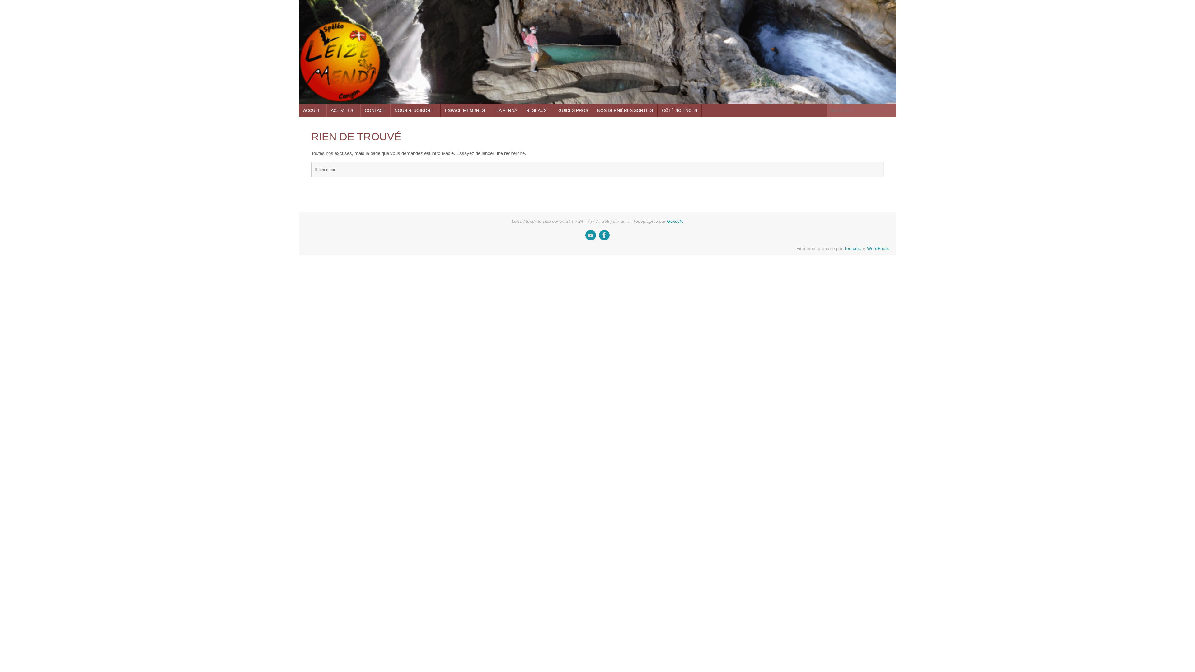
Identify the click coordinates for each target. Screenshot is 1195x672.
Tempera (853, 248)
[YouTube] (590, 235)
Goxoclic (675, 221)
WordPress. (878, 248)
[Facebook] (604, 235)
